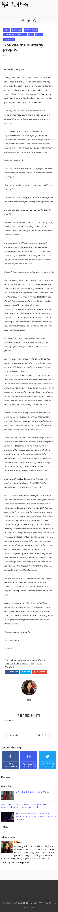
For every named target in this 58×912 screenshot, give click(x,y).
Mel (4, 55)
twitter (27, 672)
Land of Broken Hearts (15, 34)
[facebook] (22, 21)
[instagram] (34, 21)
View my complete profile (15, 862)
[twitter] (28, 21)
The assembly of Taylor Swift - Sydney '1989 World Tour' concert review (36, 816)
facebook (13, 672)
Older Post (41, 735)
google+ (41, 672)
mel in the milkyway (32, 902)
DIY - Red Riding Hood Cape (33, 791)
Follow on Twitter (48, 765)
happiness (16, 30)
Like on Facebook (11, 765)
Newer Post (15, 735)
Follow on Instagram (29, 765)
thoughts (9, 39)
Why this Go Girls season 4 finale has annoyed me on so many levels (23, 806)
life (30, 34)
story (39, 34)
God (7, 30)
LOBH (44, 77)
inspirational (31, 30)
